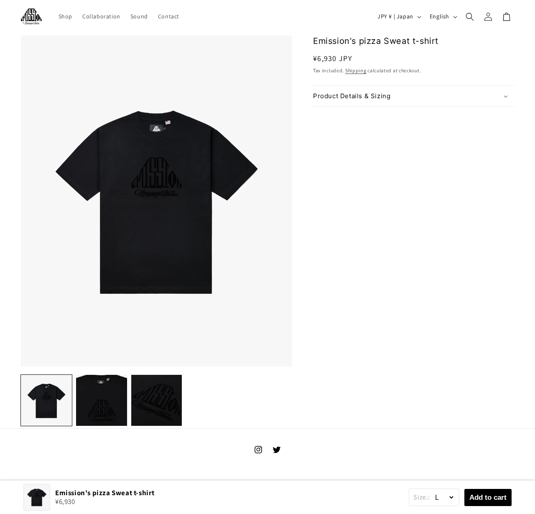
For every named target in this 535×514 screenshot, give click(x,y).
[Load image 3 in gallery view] (156, 400)
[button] (470, 17)
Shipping (356, 70)
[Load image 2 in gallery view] (101, 400)
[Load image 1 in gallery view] (46, 400)
